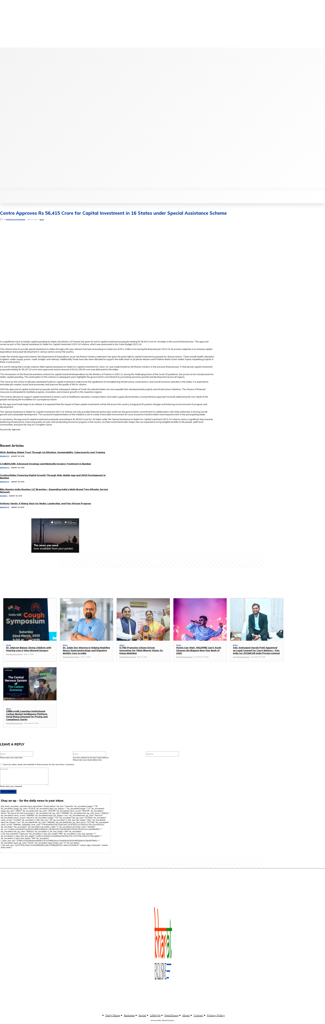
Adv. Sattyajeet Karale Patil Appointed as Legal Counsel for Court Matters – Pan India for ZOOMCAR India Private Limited (256, 650)
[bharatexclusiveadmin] (2, 219)
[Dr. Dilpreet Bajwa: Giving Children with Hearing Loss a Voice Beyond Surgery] (29, 619)
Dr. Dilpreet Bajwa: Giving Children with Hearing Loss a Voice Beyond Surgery (28, 649)
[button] (198, 193)
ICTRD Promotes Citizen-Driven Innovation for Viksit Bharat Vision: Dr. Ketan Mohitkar (141, 650)
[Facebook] (26, 118)
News (41, 219)
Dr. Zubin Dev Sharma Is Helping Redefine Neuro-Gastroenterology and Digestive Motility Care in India (86, 650)
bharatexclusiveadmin (15, 219)
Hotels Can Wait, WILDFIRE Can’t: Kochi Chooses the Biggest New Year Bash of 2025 (198, 650)
